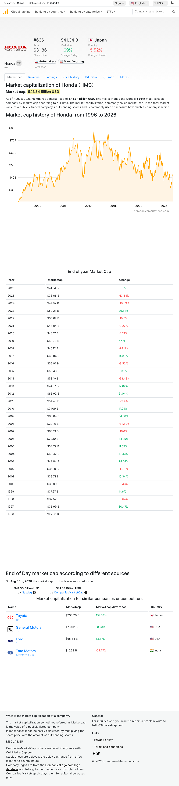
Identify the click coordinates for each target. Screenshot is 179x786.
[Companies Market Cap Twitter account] (98, 754)
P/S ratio (108, 77)
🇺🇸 (138, 3)
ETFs (109, 11)
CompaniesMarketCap (69, 592)
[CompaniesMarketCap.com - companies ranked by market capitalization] (5, 11)
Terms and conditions (108, 747)
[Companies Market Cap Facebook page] (94, 754)
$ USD (159, 3)
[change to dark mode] (172, 3)
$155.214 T (53, 3)
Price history (71, 77)
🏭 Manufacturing (72, 61)
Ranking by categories (85, 11)
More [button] (123, 77)
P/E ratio (91, 77)
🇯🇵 (97, 40)
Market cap (14, 77)
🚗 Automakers (45, 61)
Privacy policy (103, 739)
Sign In (119, 3)
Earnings (51, 77)
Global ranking (21, 11)
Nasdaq (27, 592)
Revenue (34, 77)
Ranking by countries (49, 11)
